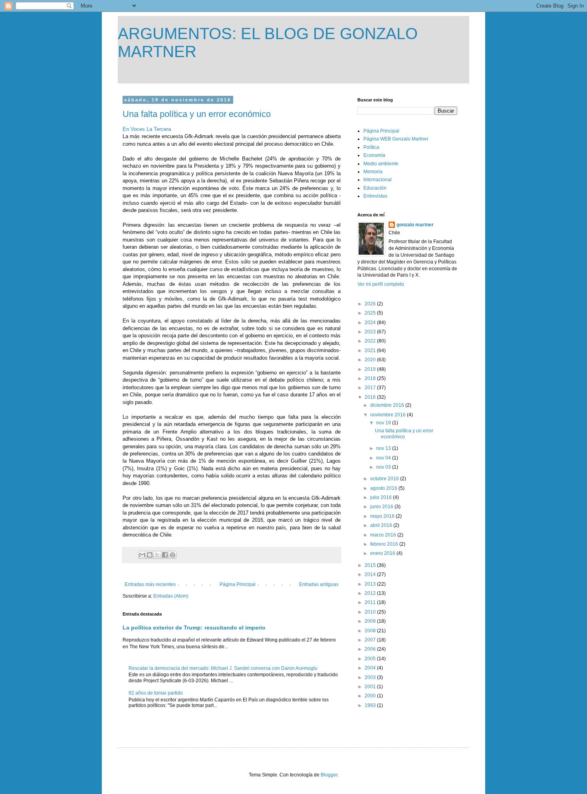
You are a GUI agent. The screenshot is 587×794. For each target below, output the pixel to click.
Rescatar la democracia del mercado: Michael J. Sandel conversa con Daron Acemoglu (223, 668)
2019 (371, 369)
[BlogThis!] (150, 555)
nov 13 (384, 448)
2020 (371, 359)
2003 (371, 677)
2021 (371, 350)
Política (371, 147)
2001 (371, 686)
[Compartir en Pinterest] (172, 555)
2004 (371, 668)
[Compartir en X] (157, 555)
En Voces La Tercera (147, 129)
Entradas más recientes (150, 584)
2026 (371, 304)
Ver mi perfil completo (380, 284)
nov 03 (384, 467)
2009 (371, 621)
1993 (371, 705)
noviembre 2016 (388, 415)
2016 (371, 397)
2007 (371, 640)
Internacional (377, 179)
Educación (375, 188)
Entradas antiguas (319, 584)
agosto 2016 (384, 488)
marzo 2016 (383, 535)
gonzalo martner (415, 225)
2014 (371, 574)
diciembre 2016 (387, 405)
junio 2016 (382, 506)
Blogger (329, 775)
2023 (371, 332)
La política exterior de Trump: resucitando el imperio (194, 627)
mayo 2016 (383, 516)
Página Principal (238, 584)
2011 (371, 602)
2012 (371, 593)
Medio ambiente (381, 163)
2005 (371, 658)
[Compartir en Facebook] (165, 555)
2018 (371, 378)
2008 (371, 631)
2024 (371, 322)
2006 (371, 649)
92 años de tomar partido (156, 693)
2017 (371, 387)
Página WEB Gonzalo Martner (395, 139)
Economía (374, 155)
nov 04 (384, 458)
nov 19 (384, 423)
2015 (371, 565)
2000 (371, 696)
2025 (371, 313)
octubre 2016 (385, 478)
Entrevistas (375, 196)
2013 (371, 584)
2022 (371, 341)
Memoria (373, 171)
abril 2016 (381, 525)
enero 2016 (383, 553)
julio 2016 (381, 497)
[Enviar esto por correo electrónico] (142, 555)
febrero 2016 (384, 544)
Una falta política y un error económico (197, 114)
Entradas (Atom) (170, 596)
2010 (371, 612)
